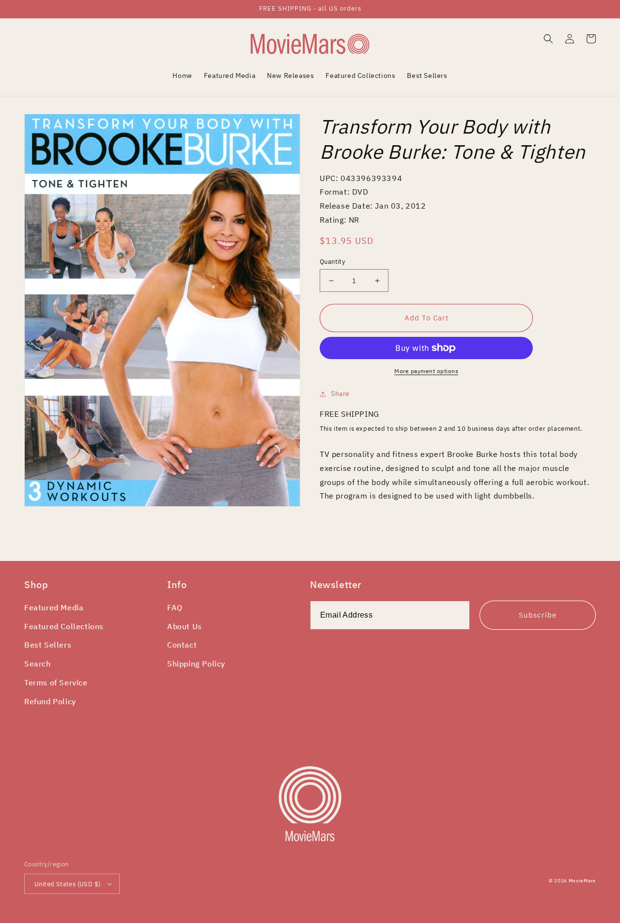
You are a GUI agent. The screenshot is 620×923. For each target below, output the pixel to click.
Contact (182, 645)
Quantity (332, 261)
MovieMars (582, 881)
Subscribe (538, 615)
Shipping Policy (196, 663)
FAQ (175, 607)
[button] (548, 38)
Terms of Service (56, 682)
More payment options (426, 371)
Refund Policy (50, 701)
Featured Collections (64, 626)
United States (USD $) (67, 884)
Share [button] (340, 393)
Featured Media (53, 607)
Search (37, 663)
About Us (184, 626)
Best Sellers (47, 645)
